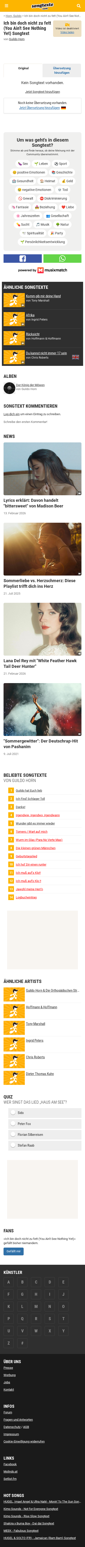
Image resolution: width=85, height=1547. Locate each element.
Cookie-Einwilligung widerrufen (24, 1441)
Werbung (10, 1375)
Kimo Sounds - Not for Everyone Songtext (31, 1509)
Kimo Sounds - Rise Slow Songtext (26, 1516)
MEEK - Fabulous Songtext (21, 1530)
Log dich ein (12, 414)
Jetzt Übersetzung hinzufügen (39, 108)
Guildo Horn (17, 39)
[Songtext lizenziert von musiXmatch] (42, 270)
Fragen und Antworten (18, 1419)
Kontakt (9, 1389)
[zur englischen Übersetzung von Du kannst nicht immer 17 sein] (75, 357)
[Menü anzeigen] (6, 6)
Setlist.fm (10, 1479)
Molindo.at (10, 1471)
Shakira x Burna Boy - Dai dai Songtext (29, 1523)
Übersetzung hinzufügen (62, 70)
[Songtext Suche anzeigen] (78, 6)
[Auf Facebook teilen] (23, 258)
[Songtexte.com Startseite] (42, 5)
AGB (26, 1427)
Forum (8, 1412)
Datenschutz (12, 1427)
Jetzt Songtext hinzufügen (42, 91)
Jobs (7, 1382)
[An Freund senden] (62, 258)
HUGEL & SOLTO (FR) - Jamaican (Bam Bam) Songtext (40, 1538)
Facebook (10, 1464)
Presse (8, 1367)
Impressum (11, 1434)
